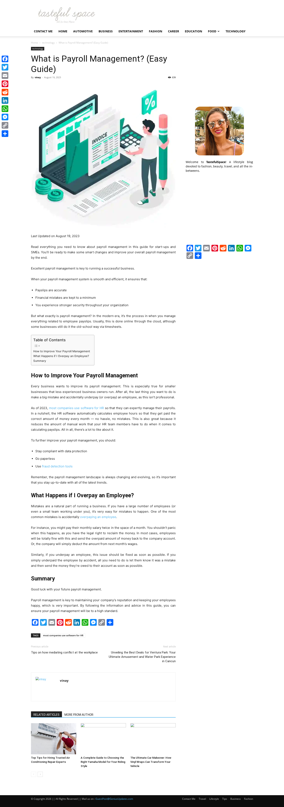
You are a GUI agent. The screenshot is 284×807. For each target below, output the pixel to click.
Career (173, 31)
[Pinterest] (5, 84)
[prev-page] (33, 774)
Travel (202, 799)
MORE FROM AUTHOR (78, 714)
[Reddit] (5, 92)
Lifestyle (214, 799)
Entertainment (131, 31)
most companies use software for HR (63, 635)
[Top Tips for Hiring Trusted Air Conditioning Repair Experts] (53, 738)
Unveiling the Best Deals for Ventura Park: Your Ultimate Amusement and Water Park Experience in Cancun (142, 657)
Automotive (83, 31)
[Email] (5, 75)
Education (193, 31)
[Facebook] (5, 59)
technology (48, 42)
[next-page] (40, 774)
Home (62, 31)
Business (106, 31)
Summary (40, 360)
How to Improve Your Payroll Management (61, 351)
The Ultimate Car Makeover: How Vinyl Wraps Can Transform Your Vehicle (150, 762)
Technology (236, 31)
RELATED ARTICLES (46, 714)
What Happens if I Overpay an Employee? (61, 356)
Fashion (155, 31)
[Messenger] (5, 117)
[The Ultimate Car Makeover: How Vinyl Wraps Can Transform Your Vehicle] (153, 738)
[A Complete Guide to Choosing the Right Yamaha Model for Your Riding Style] (103, 738)
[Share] (5, 133)
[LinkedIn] (5, 100)
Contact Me (43, 31)
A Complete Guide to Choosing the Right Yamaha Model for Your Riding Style (103, 762)
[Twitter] (5, 67)
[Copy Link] (5, 125)
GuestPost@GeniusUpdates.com (114, 799)
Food (212, 31)
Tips (224, 799)
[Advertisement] (219, 73)
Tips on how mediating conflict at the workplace (64, 652)
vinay (38, 77)
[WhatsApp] (5, 109)
